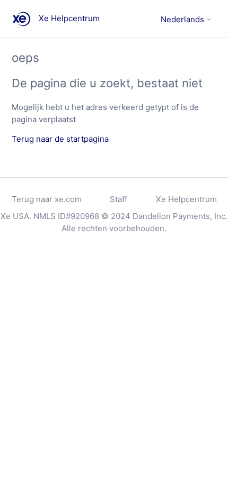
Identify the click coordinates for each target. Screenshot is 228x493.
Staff (118, 199)
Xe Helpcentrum (186, 199)
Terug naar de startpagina (60, 139)
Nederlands (183, 19)
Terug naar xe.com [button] (47, 199)
